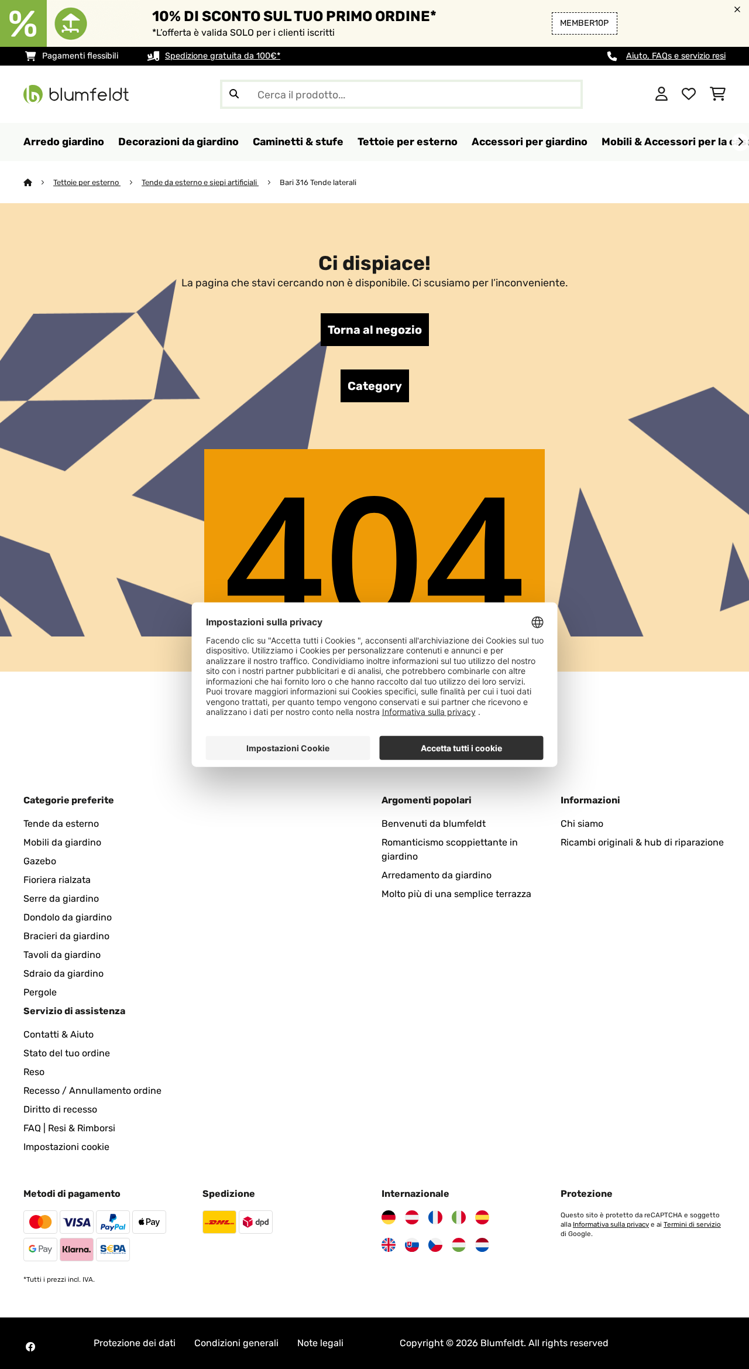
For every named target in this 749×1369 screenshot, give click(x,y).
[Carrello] (718, 94)
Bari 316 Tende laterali (318, 182)
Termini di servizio (692, 1224)
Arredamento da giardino (437, 875)
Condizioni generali (236, 1343)
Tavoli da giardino (62, 954)
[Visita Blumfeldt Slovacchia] (412, 1245)
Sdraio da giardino (63, 973)
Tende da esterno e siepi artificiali (200, 182)
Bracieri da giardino (66, 936)
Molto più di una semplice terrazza (456, 893)
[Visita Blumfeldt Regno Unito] (389, 1245)
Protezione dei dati (135, 1343)
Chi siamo (582, 823)
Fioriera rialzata (57, 879)
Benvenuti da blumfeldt (434, 823)
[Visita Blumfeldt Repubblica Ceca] (435, 1245)
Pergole (40, 992)
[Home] (38, 182)
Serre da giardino (61, 898)
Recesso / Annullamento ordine (92, 1090)
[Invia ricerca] (234, 94)
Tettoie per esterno (87, 182)
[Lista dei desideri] (689, 94)
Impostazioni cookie (66, 1146)
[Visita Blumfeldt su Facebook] (30, 1346)
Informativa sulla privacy (611, 1224)
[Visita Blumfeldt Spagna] (482, 1217)
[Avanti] (740, 142)
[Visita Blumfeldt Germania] (389, 1217)
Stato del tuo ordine (66, 1053)
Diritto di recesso (60, 1109)
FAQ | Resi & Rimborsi (69, 1128)
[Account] (661, 94)
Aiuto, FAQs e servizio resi (676, 56)
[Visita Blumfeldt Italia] (459, 1217)
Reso (33, 1071)
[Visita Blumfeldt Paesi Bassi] (482, 1245)
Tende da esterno (61, 823)
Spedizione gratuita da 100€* (222, 56)
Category (375, 386)
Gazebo (39, 861)
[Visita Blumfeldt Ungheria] (459, 1245)
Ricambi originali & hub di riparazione (642, 842)
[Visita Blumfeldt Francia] (435, 1217)
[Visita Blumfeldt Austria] (412, 1217)
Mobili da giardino (62, 842)
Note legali (320, 1343)
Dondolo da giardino (67, 917)
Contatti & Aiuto (58, 1034)
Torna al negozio (375, 330)
